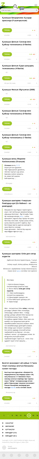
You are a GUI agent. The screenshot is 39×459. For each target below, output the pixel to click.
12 (25, 415)
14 (33, 415)
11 (21, 415)
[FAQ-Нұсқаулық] (22, 9)
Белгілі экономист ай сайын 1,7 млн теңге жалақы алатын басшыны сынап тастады (19, 366)
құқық (19, 271)
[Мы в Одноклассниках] (34, 455)
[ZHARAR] (3, 5)
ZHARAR (6, 35)
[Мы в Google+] (27, 455)
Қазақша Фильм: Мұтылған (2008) (18, 89)
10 (16, 415)
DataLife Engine (15, 442)
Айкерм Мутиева (9, 83)
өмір (21, 216)
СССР (18, 165)
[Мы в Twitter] (19, 455)
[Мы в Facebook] (3, 455)
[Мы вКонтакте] (11, 455)
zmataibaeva (8, 194)
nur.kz (13, 387)
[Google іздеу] (15, 7)
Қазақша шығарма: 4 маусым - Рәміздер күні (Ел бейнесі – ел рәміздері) (17, 203)
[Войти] (9, 5)
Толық (7, 30)
